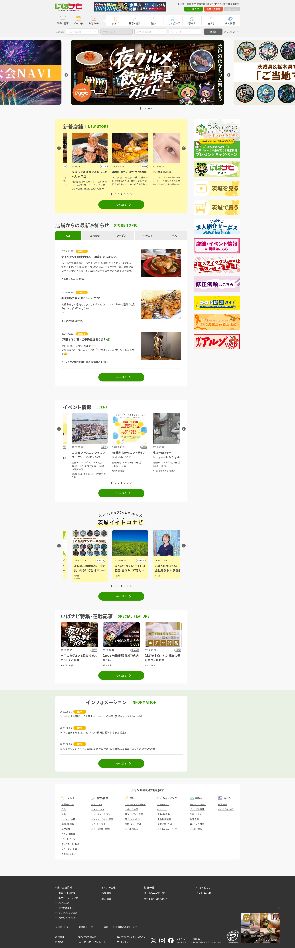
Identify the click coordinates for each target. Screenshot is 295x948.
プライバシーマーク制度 (187, 939)
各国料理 (66, 829)
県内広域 (92, 560)
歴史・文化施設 (132, 819)
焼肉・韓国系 (67, 824)
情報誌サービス (86, 927)
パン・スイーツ (68, 839)
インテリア (162, 809)
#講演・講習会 (110, 470)
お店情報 (106, 893)
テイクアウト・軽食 (70, 844)
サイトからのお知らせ (156, 899)
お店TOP (93, 23)
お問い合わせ (203, 893)
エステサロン (97, 809)
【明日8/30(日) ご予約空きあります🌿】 (86, 339)
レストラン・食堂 (69, 848)
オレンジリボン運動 (68, 912)
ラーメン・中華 (68, 819)
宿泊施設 (222, 804)
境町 (175, 560)
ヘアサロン (96, 804)
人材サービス (62, 927)
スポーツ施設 (131, 809)
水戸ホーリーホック (68, 897)
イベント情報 (108, 887)
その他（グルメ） (69, 854)
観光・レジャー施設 (134, 814)
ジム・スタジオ (98, 824)
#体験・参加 (68, 474)
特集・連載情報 (63, 887)
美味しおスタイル (67, 917)
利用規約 (59, 941)
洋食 (63, 809)
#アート (68, 578)
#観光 (68, 575)
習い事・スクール (198, 804)
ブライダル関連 (197, 809)
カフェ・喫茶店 (68, 834)
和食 (63, 814)
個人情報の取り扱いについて (131, 936)
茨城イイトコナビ (67, 892)
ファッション (163, 804)
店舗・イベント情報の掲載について (120, 927)
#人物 (148, 575)
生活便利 (194, 819)
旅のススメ (64, 902)
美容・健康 (134, 23)
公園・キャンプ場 (133, 824)
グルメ (115, 23)
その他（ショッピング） (167, 829)
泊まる (211, 23)
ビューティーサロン (100, 814)
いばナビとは (203, 887)
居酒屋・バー (67, 804)
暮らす (191, 23)
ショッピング (173, 23)
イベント (78, 23)
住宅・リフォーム (197, 814)
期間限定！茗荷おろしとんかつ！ (80, 298)
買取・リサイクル (165, 824)
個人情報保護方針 (87, 936)
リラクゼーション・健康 (102, 819)
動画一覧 (149, 887)
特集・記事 (63, 23)
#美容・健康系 (161, 470)
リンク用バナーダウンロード (92, 941)
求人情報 (230, 23)
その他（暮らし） (197, 829)
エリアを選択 (75, 31)
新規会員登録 (213, 8)
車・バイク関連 (197, 824)
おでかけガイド (66, 907)
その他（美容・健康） (100, 829)
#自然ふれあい (80, 474)
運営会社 (59, 936)
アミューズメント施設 (135, 804)
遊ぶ (153, 23)
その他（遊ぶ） (131, 829)
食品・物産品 (163, 814)
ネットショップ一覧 (154, 893)
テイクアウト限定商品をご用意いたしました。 (89, 257)
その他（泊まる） (226, 809)
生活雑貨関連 (164, 819)
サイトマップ (123, 941)
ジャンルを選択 (144, 31)
